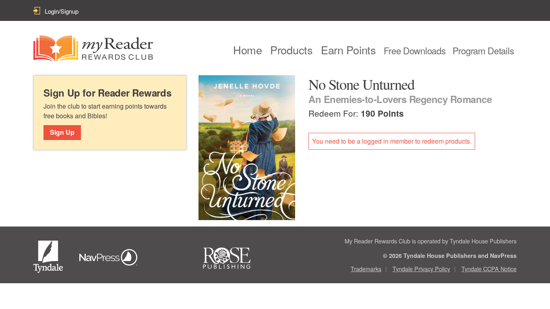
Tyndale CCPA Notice (489, 268)
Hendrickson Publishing (172, 258)
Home (247, 50)
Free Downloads (415, 50)
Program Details (483, 50)
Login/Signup (62, 11)
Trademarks (366, 268)
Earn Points (348, 50)
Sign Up (62, 132)
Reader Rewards (93, 48)
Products (291, 50)
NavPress (110, 258)
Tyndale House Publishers (49, 258)
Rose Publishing (234, 258)
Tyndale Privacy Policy (421, 268)
